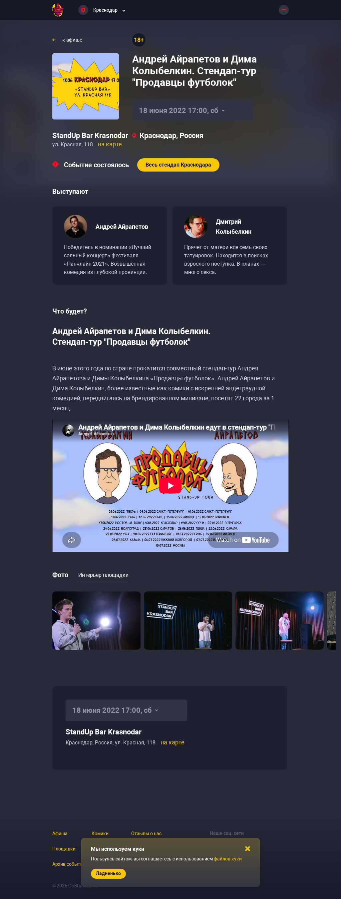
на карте (110, 144)
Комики (100, 833)
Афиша (60, 833)
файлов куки (228, 858)
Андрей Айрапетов (122, 226)
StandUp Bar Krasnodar (90, 135)
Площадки (64, 848)
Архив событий (69, 864)
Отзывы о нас (146, 833)
